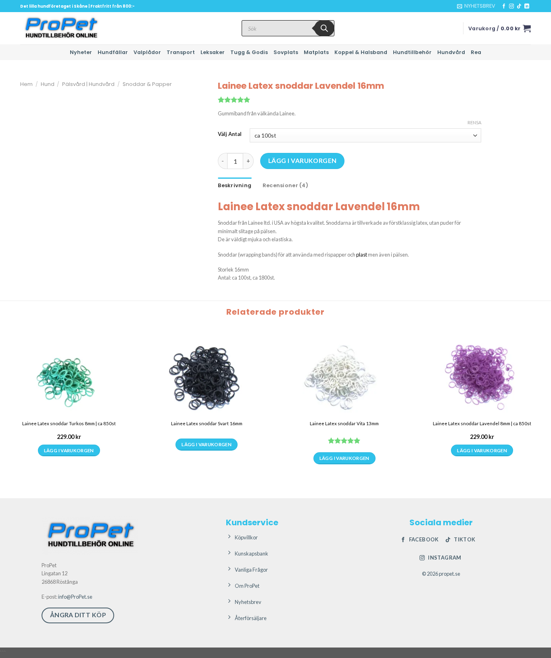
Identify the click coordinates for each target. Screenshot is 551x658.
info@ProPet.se (75, 596)
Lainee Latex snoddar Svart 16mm (206, 423)
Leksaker (212, 52)
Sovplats (285, 52)
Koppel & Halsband (360, 52)
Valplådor (147, 52)
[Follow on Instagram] (511, 6)
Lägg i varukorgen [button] (69, 450)
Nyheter (81, 52)
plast (361, 254)
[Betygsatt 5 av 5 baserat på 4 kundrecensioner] (349, 99)
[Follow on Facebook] (503, 6)
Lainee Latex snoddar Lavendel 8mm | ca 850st (482, 423)
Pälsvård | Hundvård (88, 84)
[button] (476, 6)
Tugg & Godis (249, 52)
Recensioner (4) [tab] (285, 185)
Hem (26, 84)
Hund (47, 84)
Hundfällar (113, 52)
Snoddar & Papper (147, 84)
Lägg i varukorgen (302, 160)
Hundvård (451, 52)
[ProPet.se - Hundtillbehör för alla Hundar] (60, 28)
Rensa (474, 122)
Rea (476, 52)
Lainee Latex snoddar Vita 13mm (344, 423)
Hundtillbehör (412, 52)
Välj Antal (230, 134)
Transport (181, 52)
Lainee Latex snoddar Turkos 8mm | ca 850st (69, 423)
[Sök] (324, 28)
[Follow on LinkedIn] (526, 6)
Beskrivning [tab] (234, 185)
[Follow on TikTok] (519, 6)
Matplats (316, 52)
